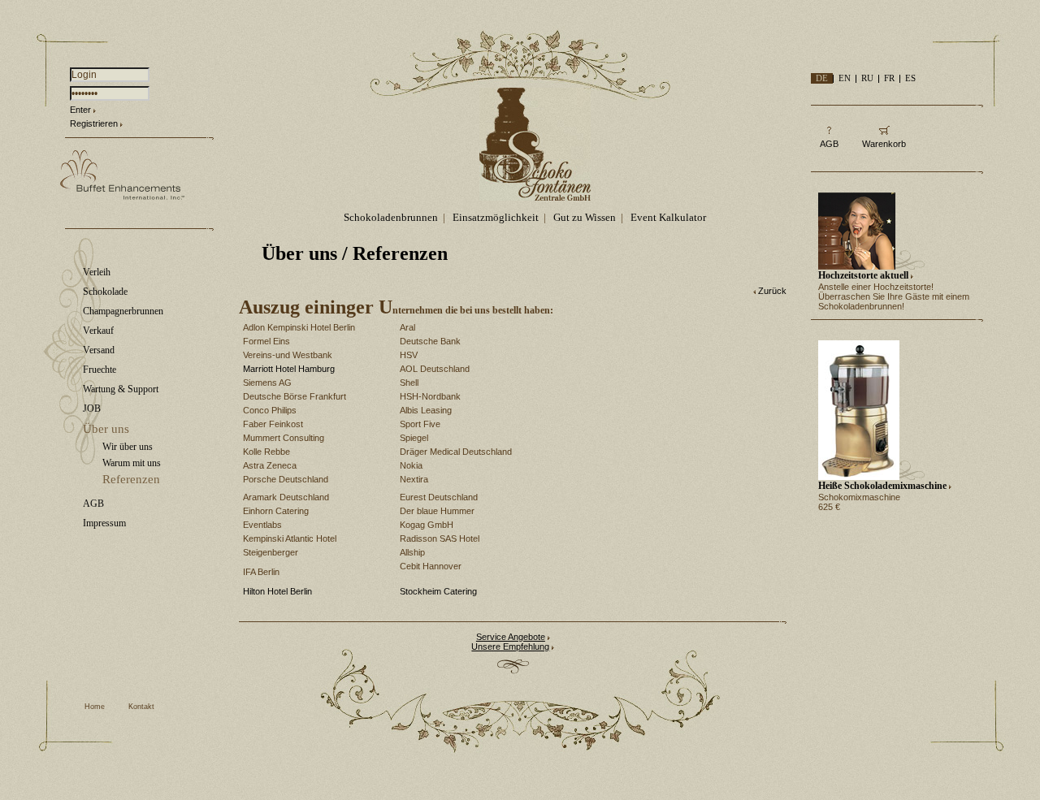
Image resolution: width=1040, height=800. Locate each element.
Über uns (106, 428)
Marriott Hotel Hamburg (289, 369)
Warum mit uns (131, 463)
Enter (80, 110)
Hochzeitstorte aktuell (863, 275)
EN (844, 78)
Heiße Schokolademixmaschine (882, 485)
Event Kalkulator (668, 217)
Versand (99, 350)
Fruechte (99, 369)
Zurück (772, 291)
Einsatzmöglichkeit (496, 217)
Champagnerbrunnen (123, 311)
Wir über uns (127, 446)
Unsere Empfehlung (510, 646)
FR (889, 78)
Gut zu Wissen (584, 217)
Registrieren (94, 123)
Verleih (96, 272)
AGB (93, 503)
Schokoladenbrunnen (391, 217)
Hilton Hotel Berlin (277, 591)
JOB (92, 408)
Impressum (104, 523)
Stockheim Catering (438, 591)
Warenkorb (884, 144)
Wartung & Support (120, 389)
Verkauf (98, 330)
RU (867, 78)
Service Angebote (510, 637)
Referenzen (131, 479)
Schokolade (105, 291)
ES (910, 78)
